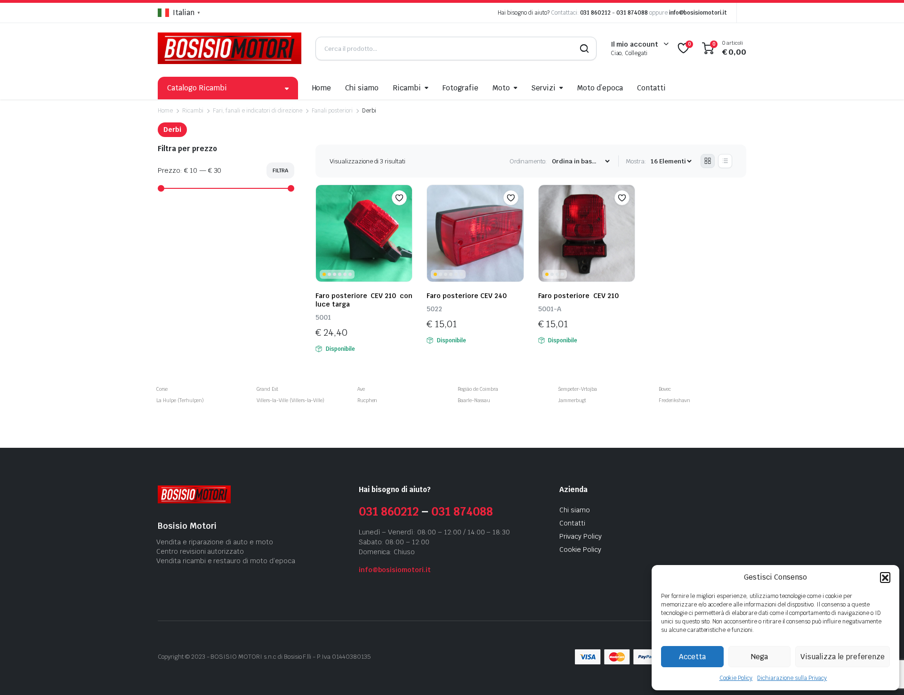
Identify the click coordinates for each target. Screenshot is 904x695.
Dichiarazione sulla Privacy (792, 678)
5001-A (549, 309)
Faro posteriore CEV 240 (466, 295)
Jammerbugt (572, 400)
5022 (434, 309)
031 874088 (632, 12)
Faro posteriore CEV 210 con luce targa (363, 299)
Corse (162, 389)
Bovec (665, 389)
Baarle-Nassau (474, 400)
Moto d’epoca (600, 87)
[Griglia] (708, 161)
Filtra (280, 170)
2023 (198, 657)
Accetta (692, 656)
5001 (323, 317)
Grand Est (267, 389)
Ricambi (407, 87)
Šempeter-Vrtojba (577, 389)
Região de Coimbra (478, 389)
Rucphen (367, 400)
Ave (361, 389)
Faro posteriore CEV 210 (578, 295)
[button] (885, 577)
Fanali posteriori (332, 110)
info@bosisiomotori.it (698, 12)
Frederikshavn (675, 400)
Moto (501, 87)
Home (321, 87)
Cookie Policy (736, 678)
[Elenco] (725, 161)
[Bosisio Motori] (229, 48)
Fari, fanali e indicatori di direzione (257, 110)
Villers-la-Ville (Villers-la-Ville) (290, 400)
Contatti (651, 87)
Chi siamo (362, 87)
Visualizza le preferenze (842, 656)
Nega (759, 656)
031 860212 (595, 12)
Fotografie (460, 87)
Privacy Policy (580, 536)
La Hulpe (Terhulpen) (180, 400)
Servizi (543, 87)
